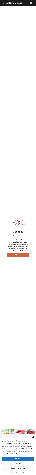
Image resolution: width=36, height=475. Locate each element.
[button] (33, 436)
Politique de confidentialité (18, 472)
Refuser (18, 464)
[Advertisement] (18, 25)
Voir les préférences (18, 469)
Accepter (18, 458)
